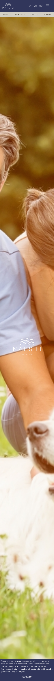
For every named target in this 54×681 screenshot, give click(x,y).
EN (36, 5)
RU (40, 5)
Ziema (6, 14)
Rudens (47, 14)
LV (30, 5)
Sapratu (27, 677)
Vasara (34, 14)
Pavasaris (19, 14)
